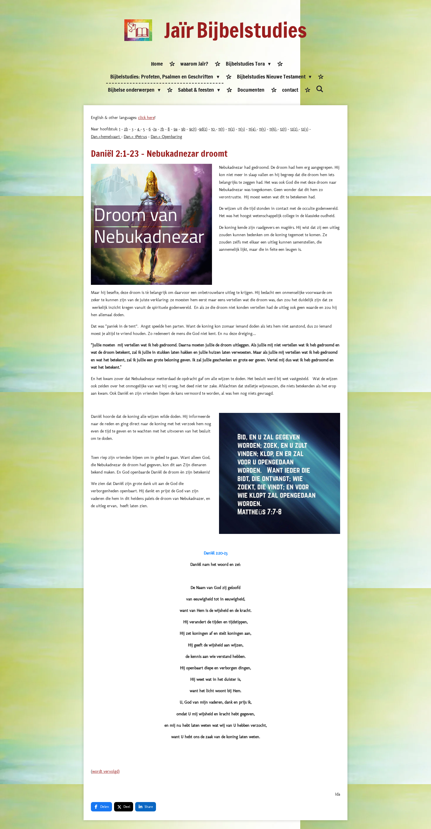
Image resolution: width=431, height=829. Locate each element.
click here (146, 117)
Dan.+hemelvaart (106, 136)
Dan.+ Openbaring (166, 136)
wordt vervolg (104, 771)
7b (162, 129)
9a (175, 129)
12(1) (283, 129)
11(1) (221, 129)
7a (155, 129)
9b (183, 129)
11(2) (231, 129)
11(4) (253, 129)
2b (126, 129)
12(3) (304, 129)
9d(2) (203, 129)
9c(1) (192, 129)
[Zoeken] (319, 89)
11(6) (273, 129)
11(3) (241, 129)
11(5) (262, 129)
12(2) (294, 129)
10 (213, 129)
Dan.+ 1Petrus (135, 136)
